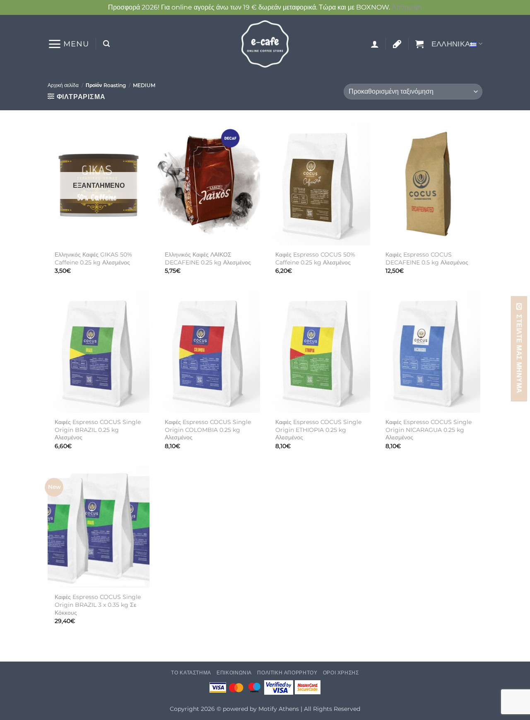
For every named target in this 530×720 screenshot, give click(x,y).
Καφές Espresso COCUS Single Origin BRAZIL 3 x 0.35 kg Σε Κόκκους (98, 604)
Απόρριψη (407, 7)
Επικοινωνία (234, 672)
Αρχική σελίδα (63, 85)
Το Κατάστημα (191, 672)
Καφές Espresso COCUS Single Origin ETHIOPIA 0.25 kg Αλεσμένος (318, 429)
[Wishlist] (397, 44)
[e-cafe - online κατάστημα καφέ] (265, 44)
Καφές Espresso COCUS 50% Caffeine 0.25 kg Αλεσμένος (315, 258)
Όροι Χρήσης (341, 672)
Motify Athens (278, 709)
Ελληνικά (450, 43)
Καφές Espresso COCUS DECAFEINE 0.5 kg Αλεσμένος (426, 258)
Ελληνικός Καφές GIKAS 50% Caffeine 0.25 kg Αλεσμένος (93, 258)
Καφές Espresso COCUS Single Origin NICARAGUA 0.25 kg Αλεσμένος (428, 429)
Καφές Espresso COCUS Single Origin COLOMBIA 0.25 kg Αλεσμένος (208, 429)
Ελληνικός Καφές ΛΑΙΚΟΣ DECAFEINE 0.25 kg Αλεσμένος (208, 258)
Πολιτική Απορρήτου (287, 672)
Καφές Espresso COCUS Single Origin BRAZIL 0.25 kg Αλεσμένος (98, 429)
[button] (68, 44)
